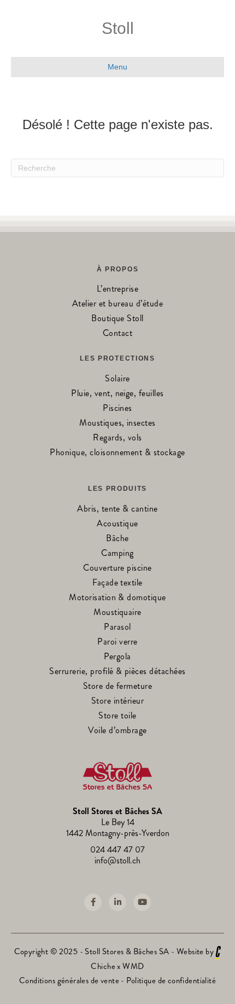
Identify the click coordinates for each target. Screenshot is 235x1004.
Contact (117, 334)
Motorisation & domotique (117, 598)
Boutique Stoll (117, 319)
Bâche (117, 539)
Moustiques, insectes (117, 424)
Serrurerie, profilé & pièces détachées (117, 672)
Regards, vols (117, 438)
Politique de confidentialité (171, 980)
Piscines (117, 409)
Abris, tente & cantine (117, 509)
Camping (117, 554)
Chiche (103, 966)
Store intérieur (117, 702)
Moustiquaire (117, 613)
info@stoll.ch (117, 860)
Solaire (117, 379)
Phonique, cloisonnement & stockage (117, 453)
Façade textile (117, 583)
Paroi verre (117, 642)
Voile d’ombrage (117, 731)
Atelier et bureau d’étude (117, 304)
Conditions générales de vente (69, 980)
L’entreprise (118, 290)
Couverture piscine (117, 569)
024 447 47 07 (117, 849)
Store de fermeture (117, 687)
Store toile (117, 716)
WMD (133, 966)
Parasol (117, 628)
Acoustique (117, 524)
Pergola (117, 657)
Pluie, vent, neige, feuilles (117, 394)
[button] (93, 902)
